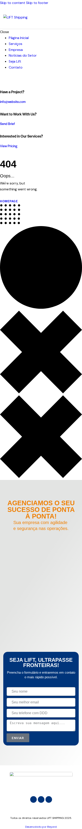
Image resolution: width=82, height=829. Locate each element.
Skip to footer (37, 2)
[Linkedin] (41, 799)
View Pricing (8, 145)
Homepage (9, 201)
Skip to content (12, 2)
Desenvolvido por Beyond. (41, 827)
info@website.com (13, 101)
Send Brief (7, 123)
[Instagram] (33, 799)
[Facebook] (48, 799)
